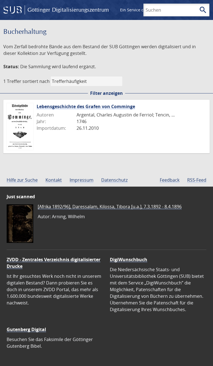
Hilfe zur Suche (22, 180)
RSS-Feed (196, 180)
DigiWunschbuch (128, 259)
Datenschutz (114, 180)
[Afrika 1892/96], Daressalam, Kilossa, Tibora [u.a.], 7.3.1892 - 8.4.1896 (110, 207)
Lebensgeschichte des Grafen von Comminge (86, 106)
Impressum (81, 180)
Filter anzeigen (106, 93)
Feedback (169, 180)
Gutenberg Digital (26, 329)
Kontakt (53, 180)
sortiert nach (36, 81)
